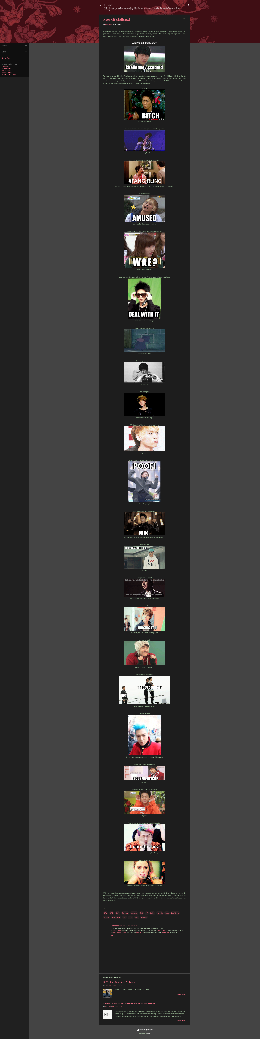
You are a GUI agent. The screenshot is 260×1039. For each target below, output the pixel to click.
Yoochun (144, 917)
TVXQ (131, 917)
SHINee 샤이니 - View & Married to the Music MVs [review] (129, 1003)
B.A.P (111, 913)
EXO (141, 913)
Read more (182, 994)
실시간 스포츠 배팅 (119, 932)
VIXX (136, 917)
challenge (134, 913)
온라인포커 (165, 932)
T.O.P (124, 917)
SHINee (106, 917)
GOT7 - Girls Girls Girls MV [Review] (119, 982)
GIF (146, 913)
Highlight (160, 913)
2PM (105, 913)
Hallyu (152, 913)
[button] (184, 19)
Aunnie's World (7, 72)
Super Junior (116, 917)
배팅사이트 (140, 932)
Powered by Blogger (146, 1030)
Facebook (5, 67)
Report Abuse (6, 58)
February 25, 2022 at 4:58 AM (128, 926)
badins (149, 1033)
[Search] (188, 5)
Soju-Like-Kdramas (111, 5)
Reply (113, 936)
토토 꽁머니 (117, 930)
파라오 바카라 (161, 930)
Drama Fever (6, 70)
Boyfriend (125, 913)
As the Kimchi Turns (9, 74)
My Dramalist (6, 69)
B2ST (117, 913)
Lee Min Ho (175, 913)
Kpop (167, 913)
